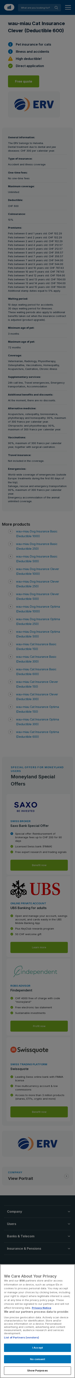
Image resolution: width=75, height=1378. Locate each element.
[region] (37, 1321)
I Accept (37, 1347)
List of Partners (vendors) (21, 1337)
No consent (37, 1359)
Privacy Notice (41, 1307)
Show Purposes (37, 1370)
